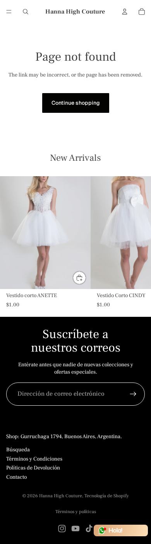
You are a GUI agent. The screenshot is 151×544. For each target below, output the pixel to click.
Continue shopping (75, 102)
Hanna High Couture (60, 496)
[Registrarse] (133, 394)
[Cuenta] (124, 11)
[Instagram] (62, 528)
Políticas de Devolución (33, 467)
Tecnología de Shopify (106, 496)
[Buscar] (25, 11)
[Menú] (9, 11)
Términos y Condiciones (34, 458)
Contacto (16, 476)
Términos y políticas (75, 512)
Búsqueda (18, 449)
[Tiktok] (89, 528)
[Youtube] (75, 528)
